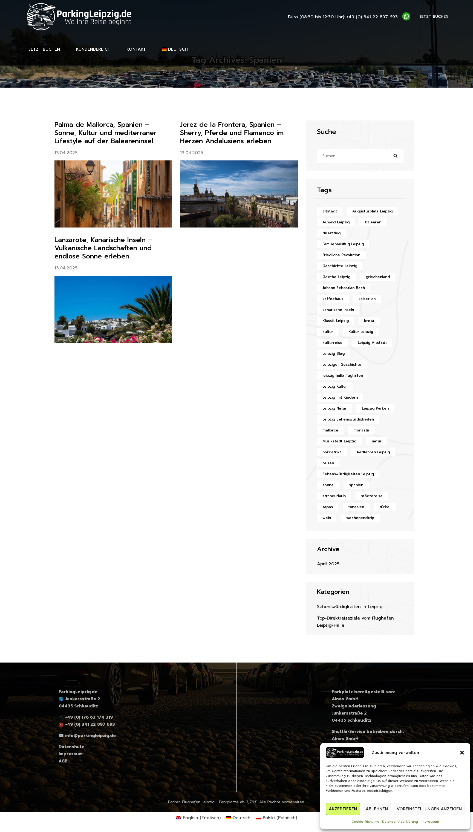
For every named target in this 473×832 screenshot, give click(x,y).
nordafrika (332, 452)
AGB (63, 761)
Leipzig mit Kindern (340, 397)
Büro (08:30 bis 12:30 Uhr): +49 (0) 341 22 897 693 (343, 17)
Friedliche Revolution (341, 255)
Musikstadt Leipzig (339, 441)
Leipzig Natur (334, 408)
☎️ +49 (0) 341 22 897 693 (87, 724)
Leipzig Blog (333, 353)
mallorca (330, 430)
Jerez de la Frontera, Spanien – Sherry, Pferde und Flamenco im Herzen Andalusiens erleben (232, 133)
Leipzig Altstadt (372, 342)
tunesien (356, 506)
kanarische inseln (338, 309)
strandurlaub (334, 496)
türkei (384, 506)
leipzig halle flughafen (342, 375)
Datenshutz (71, 747)
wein (326, 517)
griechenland (378, 277)
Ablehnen (377, 809)
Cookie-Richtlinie (365, 821)
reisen (328, 463)
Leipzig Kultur (334, 386)
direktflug (331, 233)
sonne (328, 485)
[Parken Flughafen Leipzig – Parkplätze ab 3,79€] (79, 16)
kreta (369, 320)
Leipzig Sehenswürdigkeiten (348, 419)
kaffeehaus (332, 298)
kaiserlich (367, 298)
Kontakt (136, 49)
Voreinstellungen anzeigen (429, 809)
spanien (356, 485)
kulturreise (332, 342)
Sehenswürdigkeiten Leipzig (348, 474)
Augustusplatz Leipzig (372, 211)
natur (377, 441)
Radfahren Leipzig (373, 452)
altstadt (329, 211)
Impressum (430, 821)
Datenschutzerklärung (400, 821)
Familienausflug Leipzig (343, 244)
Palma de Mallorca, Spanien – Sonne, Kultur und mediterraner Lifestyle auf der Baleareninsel (105, 133)
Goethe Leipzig (336, 277)
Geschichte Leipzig (339, 266)
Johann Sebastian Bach (343, 287)
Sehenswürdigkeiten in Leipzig (350, 606)
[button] (462, 752)
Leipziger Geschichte (341, 364)
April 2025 (328, 564)
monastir (361, 430)
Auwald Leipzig (336, 222)
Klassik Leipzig (335, 320)
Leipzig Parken (375, 408)
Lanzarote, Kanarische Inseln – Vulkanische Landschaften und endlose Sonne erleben (103, 248)
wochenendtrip (360, 517)
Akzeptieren (343, 809)
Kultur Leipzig (360, 331)
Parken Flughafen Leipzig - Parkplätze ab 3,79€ (212, 802)
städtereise (372, 496)
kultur (327, 331)
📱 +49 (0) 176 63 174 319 (86, 717)
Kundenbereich (93, 49)
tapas (327, 506)
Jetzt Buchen (44, 49)
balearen (373, 222)
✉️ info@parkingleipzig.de (87, 736)
